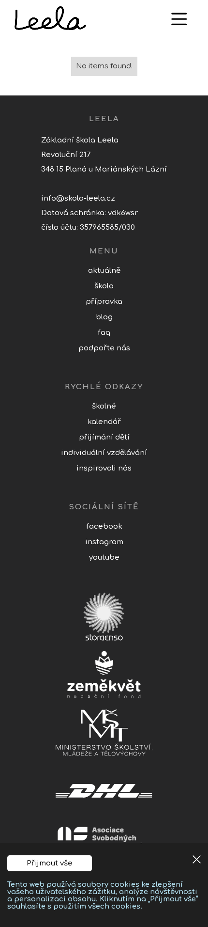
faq (104, 333)
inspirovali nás (104, 468)
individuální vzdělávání (104, 453)
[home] (85, 18)
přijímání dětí (104, 437)
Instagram (104, 542)
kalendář (104, 422)
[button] (179, 18)
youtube (104, 557)
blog (104, 317)
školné (104, 406)
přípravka (104, 302)
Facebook (104, 526)
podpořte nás (104, 348)
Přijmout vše (50, 863)
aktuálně (104, 271)
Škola (104, 286)
